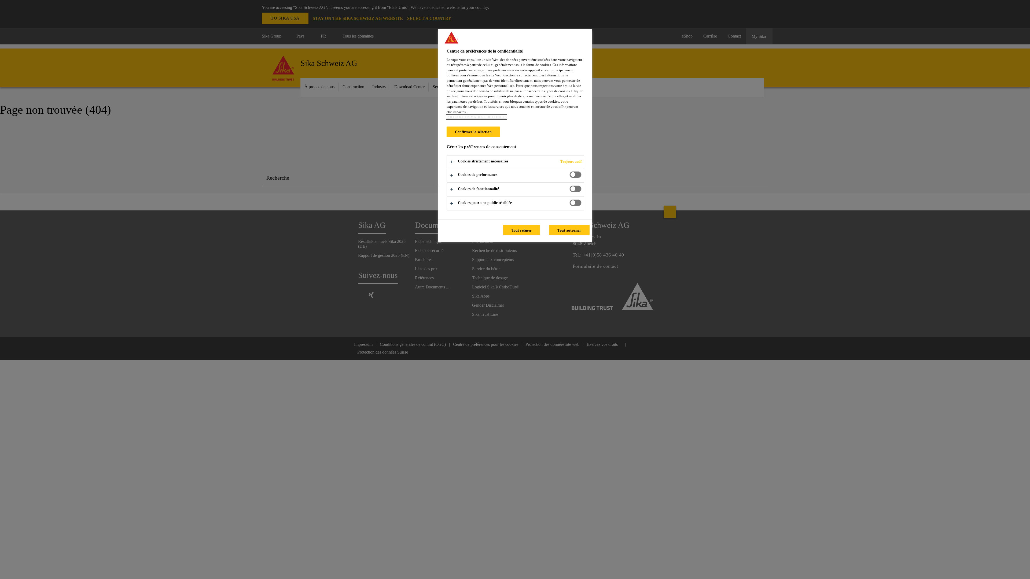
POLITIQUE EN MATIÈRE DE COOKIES (477, 117)
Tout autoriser (569, 230)
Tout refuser (522, 230)
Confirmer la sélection (473, 132)
